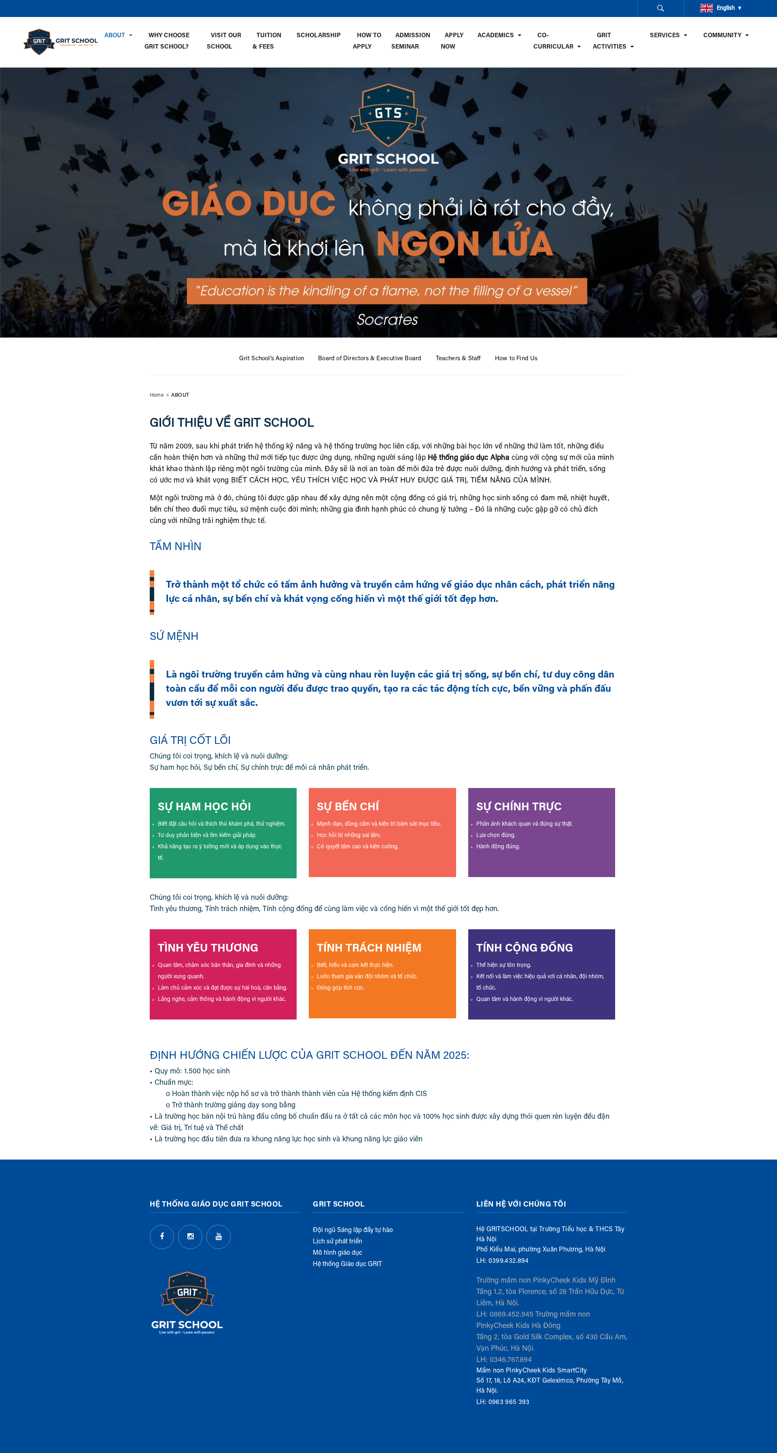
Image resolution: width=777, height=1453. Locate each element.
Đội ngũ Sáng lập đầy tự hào (353, 1230)
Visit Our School (224, 41)
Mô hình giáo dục (337, 1253)
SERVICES (665, 36)
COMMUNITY (722, 36)
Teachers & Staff (458, 359)
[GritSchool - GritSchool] (60, 41)
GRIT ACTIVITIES (609, 41)
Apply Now (452, 41)
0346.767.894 (511, 1360)
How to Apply (367, 41)
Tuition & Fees (267, 41)
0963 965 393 (509, 1402)
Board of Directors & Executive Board (369, 359)
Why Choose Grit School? (166, 41)
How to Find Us (516, 359)
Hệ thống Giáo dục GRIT (347, 1264)
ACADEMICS (496, 36)
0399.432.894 (508, 1261)
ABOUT (114, 36)
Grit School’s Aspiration (271, 359)
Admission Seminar (410, 41)
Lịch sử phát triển (337, 1241)
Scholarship (319, 36)
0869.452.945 (511, 1315)
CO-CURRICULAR (553, 41)
